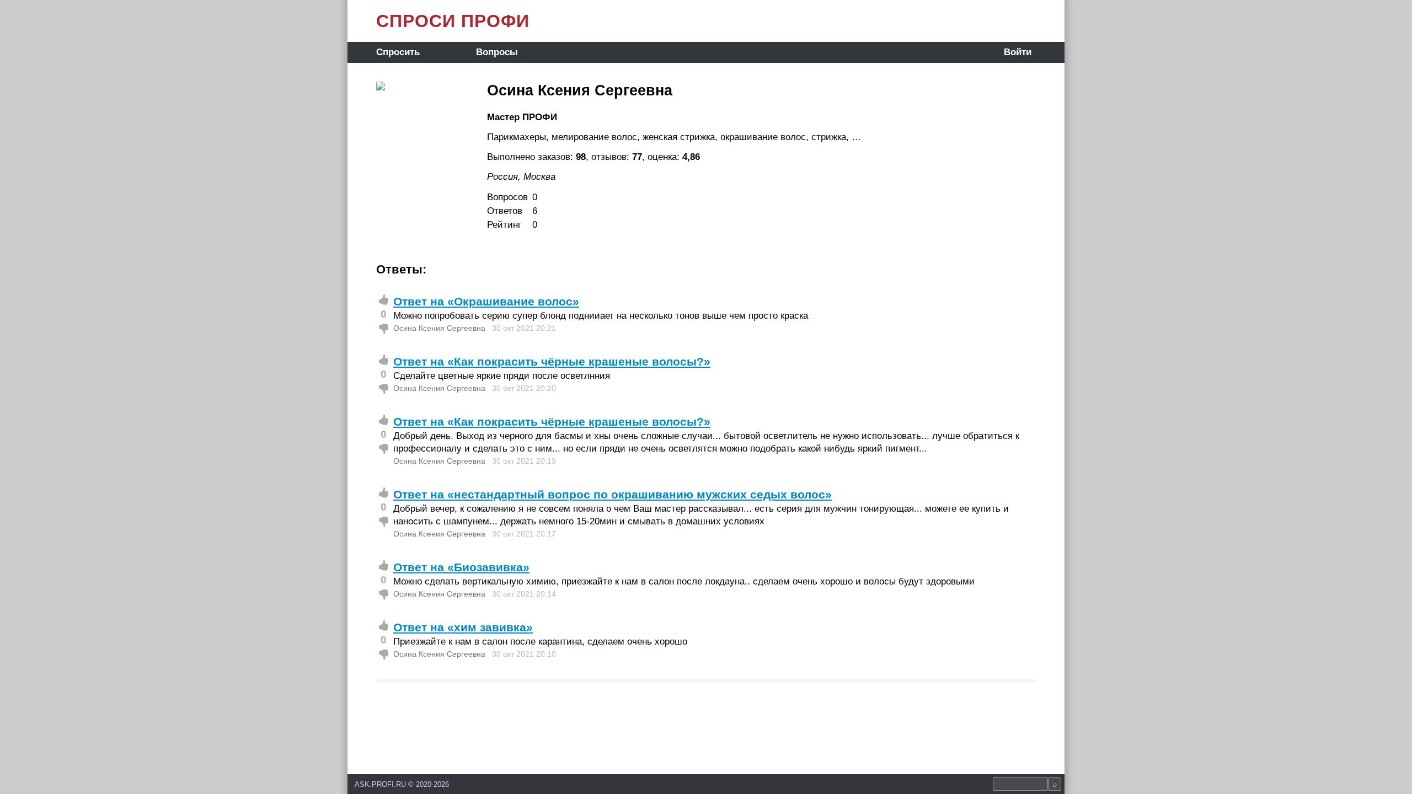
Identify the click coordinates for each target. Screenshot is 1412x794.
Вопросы (497, 52)
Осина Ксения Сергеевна (439, 328)
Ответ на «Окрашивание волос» (486, 301)
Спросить (398, 52)
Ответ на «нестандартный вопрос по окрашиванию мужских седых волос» (612, 494)
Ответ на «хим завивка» (463, 627)
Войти (1017, 52)
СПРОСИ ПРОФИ (453, 21)
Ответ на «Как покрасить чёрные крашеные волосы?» (551, 361)
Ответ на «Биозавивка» (461, 567)
